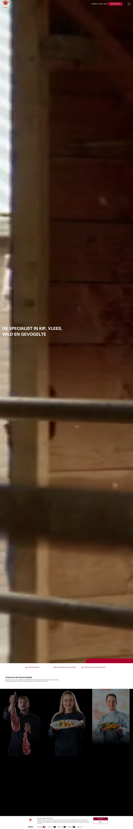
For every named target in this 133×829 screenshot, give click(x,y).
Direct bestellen (115, 3)
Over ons (100, 3)
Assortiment (94, 3)
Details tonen (79, 826)
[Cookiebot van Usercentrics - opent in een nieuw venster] (30, 827)
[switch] (54, 827)
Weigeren (100, 822)
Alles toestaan (100, 818)
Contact (106, 3)
